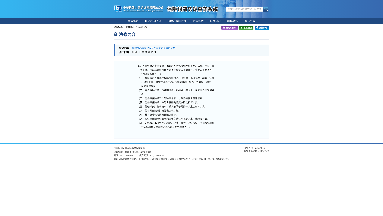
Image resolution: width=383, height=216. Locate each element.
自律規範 (215, 21)
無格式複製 (231, 28)
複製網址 (247, 28)
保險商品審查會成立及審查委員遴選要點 (153, 48)
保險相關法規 (153, 21)
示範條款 (198, 21)
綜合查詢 (250, 21)
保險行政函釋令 (177, 21)
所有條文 (130, 27)
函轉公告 (232, 21)
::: (111, 27)
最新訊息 (133, 21)
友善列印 (263, 28)
